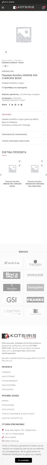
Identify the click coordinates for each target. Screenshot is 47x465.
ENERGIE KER (7, 71)
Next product (8, 66)
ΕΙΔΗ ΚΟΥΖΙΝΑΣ (9, 385)
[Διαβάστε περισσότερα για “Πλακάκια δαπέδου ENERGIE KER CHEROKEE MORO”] (19, 165)
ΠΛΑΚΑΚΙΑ (17, 60)
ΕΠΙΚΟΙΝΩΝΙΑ (8, 405)
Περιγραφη (6, 114)
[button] (42, 454)
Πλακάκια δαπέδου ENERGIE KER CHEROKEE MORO (12, 183)
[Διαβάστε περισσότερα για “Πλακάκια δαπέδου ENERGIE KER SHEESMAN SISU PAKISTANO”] (42, 165)
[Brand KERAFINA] (12, 287)
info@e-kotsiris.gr (11, 441)
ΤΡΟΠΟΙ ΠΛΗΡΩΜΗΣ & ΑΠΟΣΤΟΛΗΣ (18, 413)
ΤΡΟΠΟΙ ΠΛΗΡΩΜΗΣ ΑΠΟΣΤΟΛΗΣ (15, 141)
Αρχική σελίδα (7, 60)
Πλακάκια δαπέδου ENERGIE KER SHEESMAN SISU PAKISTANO (35, 183)
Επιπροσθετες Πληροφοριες (14, 134)
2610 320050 (9, 2)
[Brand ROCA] (12, 275)
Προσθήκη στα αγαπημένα (15, 87)
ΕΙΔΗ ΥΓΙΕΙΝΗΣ (8, 376)
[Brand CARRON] (12, 312)
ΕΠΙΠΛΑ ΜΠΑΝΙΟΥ (10, 380)
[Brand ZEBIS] (12, 263)
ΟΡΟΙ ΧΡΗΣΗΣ (8, 409)
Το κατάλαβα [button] (23, 460)
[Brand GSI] (12, 300)
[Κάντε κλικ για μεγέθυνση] (6, 52)
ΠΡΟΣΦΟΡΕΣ (8, 389)
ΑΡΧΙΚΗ (5, 400)
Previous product (3, 66)
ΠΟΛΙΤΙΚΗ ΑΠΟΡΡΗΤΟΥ (12, 418)
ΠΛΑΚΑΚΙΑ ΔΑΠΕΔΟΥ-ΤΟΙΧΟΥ (13, 62)
